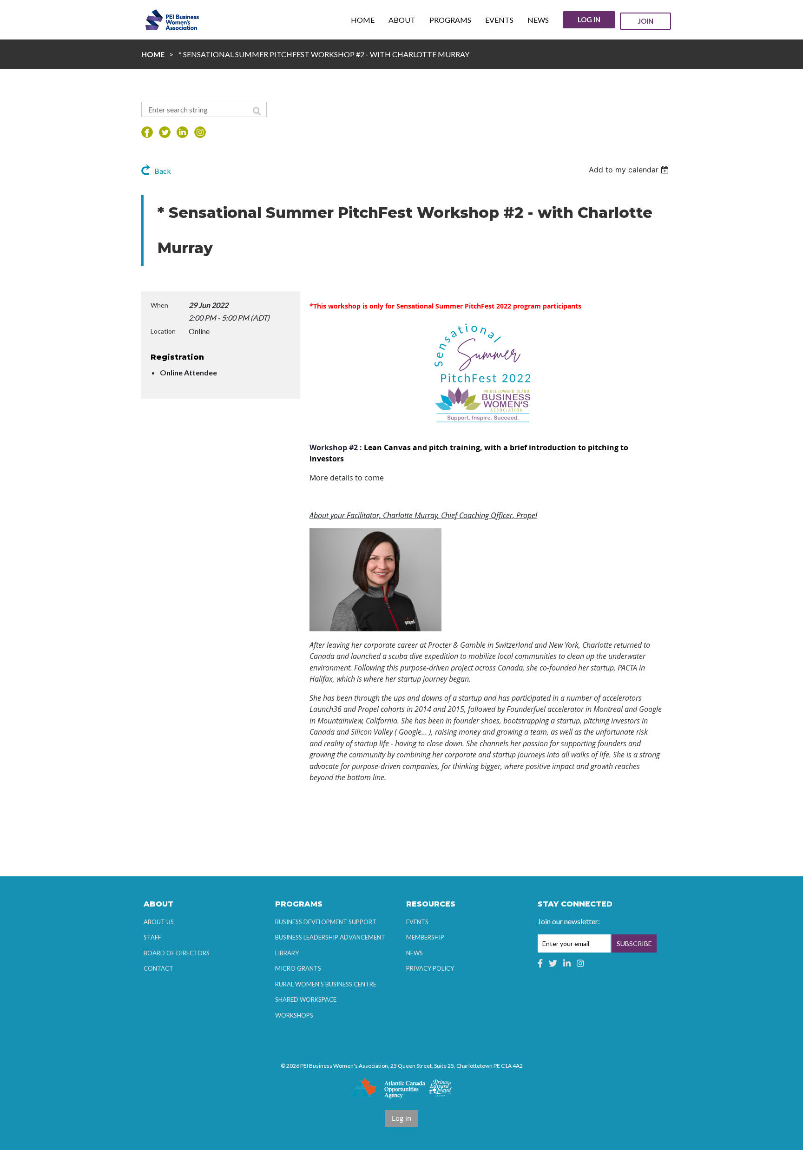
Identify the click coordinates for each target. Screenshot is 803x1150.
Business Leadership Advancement (330, 937)
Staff (152, 937)
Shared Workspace (305, 999)
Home (153, 54)
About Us (159, 922)
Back (162, 170)
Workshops (294, 1015)
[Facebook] (147, 132)
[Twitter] (553, 963)
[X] (165, 132)
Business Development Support (325, 922)
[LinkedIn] (182, 132)
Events (417, 922)
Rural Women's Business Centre (325, 984)
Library (287, 953)
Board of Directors (177, 953)
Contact (158, 968)
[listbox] (630, 169)
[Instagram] (200, 132)
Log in (589, 19)
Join (645, 21)
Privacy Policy (430, 968)
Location (163, 331)
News (414, 953)
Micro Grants (298, 968)
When (159, 305)
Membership (425, 937)
